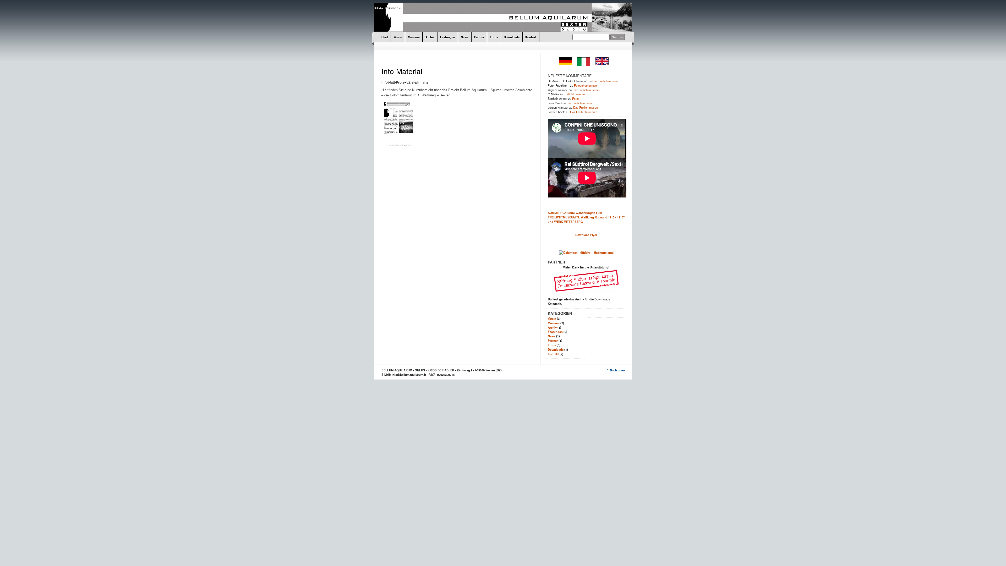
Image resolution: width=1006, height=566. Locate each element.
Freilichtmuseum (574, 94)
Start (384, 37)
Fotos (494, 37)
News (464, 37)
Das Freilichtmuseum (605, 81)
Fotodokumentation (586, 85)
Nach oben (617, 370)
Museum (414, 37)
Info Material (401, 71)
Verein (398, 37)
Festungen (447, 37)
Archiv (429, 37)
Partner (479, 37)
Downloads (512, 37)
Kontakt (530, 37)
